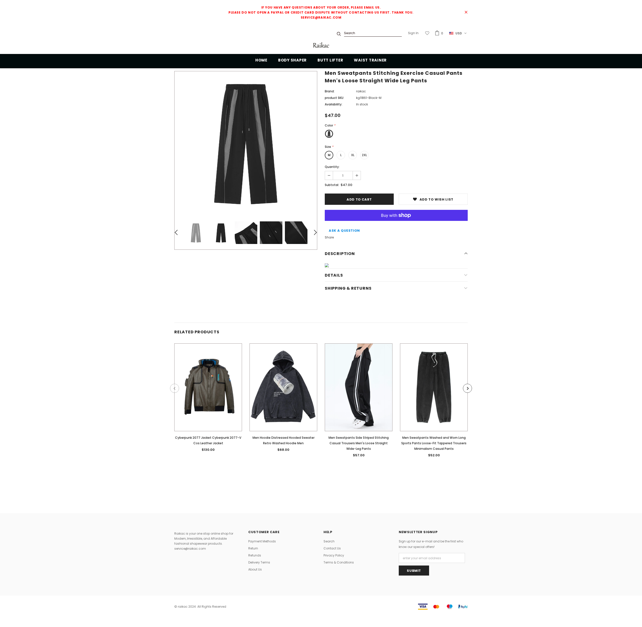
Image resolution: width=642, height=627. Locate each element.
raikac (361, 91)
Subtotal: (332, 185)
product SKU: (334, 98)
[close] (465, 12)
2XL (364, 155)
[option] (246, 142)
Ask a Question (344, 230)
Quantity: (332, 167)
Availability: (333, 104)
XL (352, 155)
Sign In (413, 33)
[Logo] (321, 45)
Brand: (330, 91)
